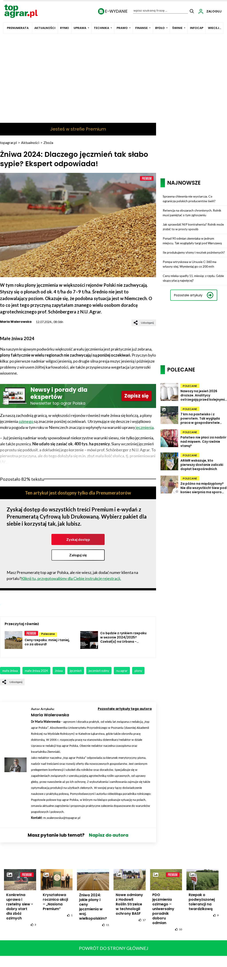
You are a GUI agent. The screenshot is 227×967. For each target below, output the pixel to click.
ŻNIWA (59, 670)
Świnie (177, 28)
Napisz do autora (108, 835)
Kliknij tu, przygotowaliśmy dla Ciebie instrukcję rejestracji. (71, 578)
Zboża (48, 142)
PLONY (138, 670)
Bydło (160, 28)
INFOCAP (196, 28)
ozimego (26, 421)
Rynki (64, 28)
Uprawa (80, 28)
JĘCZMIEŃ (76, 670)
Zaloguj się (78, 555)
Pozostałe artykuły (188, 295)
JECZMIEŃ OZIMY (99, 670)
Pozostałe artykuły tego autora (125, 709)
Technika (101, 28)
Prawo (122, 28)
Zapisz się (136, 395)
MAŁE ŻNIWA (10, 670)
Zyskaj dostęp (78, 539)
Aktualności (44, 28)
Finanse (141, 28)
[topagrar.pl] (21, 11)
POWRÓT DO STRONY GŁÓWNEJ (113, 948)
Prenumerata (18, 28)
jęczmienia (145, 427)
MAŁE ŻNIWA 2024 (36, 670)
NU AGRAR (121, 670)
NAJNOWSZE (184, 182)
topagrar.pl (8, 142)
